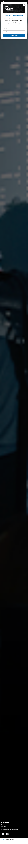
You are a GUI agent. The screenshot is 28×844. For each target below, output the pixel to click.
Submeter (14, 36)
